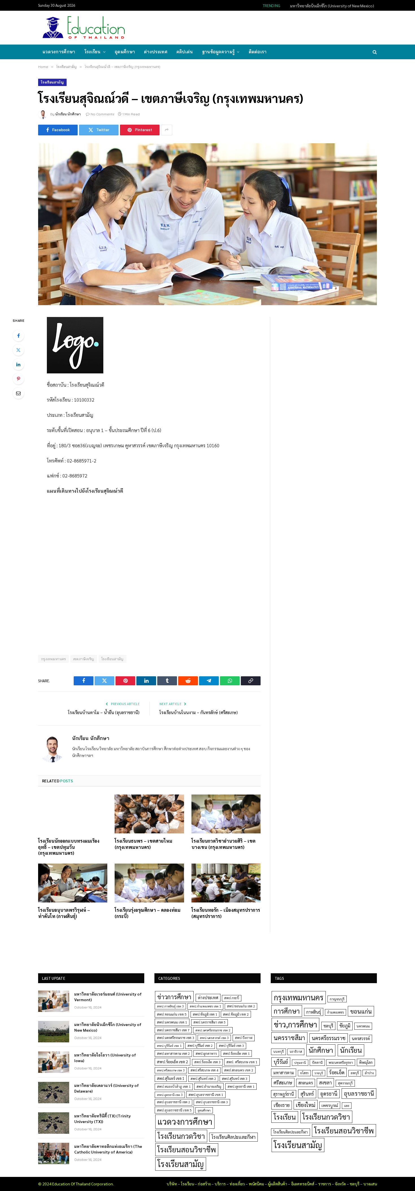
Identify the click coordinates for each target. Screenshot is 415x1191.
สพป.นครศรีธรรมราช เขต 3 (175, 1037)
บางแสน (370, 1183)
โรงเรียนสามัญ (52, 82)
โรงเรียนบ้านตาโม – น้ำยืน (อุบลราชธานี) (103, 712)
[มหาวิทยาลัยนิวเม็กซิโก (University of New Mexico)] (53, 1031)
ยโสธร (304, 1073)
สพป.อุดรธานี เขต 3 (170, 1095)
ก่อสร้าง (204, 1183)
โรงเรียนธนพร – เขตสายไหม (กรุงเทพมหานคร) (143, 844)
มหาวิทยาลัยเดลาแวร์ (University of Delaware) (106, 1088)
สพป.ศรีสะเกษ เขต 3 (171, 1070)
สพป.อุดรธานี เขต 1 (241, 1086)
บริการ (220, 1183)
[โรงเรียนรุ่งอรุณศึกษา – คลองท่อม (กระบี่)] (149, 883)
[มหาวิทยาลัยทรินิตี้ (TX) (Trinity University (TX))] (53, 1123)
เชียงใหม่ (305, 1104)
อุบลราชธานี (359, 1093)
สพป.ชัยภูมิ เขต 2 (236, 1014)
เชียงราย (282, 1105)
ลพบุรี (355, 1073)
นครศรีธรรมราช (329, 1038)
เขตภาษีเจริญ (83, 659)
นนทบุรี (278, 1051)
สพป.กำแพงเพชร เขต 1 (205, 1006)
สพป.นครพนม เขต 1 (172, 1022)
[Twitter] (18, 350)
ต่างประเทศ (155, 51)
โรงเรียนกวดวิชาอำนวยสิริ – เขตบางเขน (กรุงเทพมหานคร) (223, 844)
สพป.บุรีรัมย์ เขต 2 (200, 1045)
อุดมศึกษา (125, 51)
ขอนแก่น (361, 1011)
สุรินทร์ (307, 1094)
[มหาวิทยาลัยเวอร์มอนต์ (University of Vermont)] (53, 1001)
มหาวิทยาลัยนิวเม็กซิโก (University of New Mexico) (332, 5)
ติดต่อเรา (258, 51)
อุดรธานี (328, 1093)
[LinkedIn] (18, 364)
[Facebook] (18, 335)
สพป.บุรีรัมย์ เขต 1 (169, 1045)
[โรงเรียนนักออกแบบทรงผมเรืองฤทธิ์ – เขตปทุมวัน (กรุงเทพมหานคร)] (72, 813)
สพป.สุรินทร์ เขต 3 (234, 1078)
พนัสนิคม (256, 1183)
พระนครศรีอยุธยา (341, 1062)
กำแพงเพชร (335, 1012)
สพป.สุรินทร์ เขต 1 (170, 1078)
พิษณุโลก (366, 1062)
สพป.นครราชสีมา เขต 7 (173, 1030)
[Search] (374, 52)
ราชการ (324, 1183)
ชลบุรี (328, 1025)
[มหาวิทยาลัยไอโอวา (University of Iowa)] (53, 1062)
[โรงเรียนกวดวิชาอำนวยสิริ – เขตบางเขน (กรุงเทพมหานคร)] (226, 813)
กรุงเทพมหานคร (53, 659)
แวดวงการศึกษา (59, 51)
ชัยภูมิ (344, 1026)
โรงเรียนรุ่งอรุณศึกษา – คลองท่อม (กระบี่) (147, 913)
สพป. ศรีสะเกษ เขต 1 (241, 1062)
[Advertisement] (273, 27)
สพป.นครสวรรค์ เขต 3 (214, 1038)
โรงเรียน (92, 51)
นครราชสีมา (289, 1038)
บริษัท (172, 1183)
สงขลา (325, 1082)
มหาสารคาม (283, 1072)
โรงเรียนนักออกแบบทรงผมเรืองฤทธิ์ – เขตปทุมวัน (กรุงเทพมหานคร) (68, 847)
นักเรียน (351, 1049)
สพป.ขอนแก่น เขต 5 (172, 1014)
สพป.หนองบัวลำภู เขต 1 (174, 1086)
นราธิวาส (296, 1051)
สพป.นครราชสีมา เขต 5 (209, 1022)
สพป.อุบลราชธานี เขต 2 (173, 1102)
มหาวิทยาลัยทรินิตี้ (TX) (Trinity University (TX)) (102, 1118)
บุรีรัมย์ (281, 1061)
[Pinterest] (18, 378)
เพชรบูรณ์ (330, 1105)
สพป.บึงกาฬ (243, 1038)
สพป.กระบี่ (231, 998)
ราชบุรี (318, 1073)
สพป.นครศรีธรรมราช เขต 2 (212, 1030)
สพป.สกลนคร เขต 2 (238, 1070)
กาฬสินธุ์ (313, 1011)
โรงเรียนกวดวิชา (181, 1136)
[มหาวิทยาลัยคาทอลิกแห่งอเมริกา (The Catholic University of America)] (53, 1153)
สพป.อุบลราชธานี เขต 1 (206, 1094)
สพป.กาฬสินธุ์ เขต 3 (170, 1006)
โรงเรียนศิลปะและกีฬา (233, 1137)
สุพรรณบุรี (345, 1083)
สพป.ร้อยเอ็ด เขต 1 (236, 1053)
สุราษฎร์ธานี (283, 1094)
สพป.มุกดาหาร (206, 1053)
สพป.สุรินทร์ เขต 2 (203, 1078)
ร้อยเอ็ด (336, 1072)
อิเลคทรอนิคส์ (302, 1183)
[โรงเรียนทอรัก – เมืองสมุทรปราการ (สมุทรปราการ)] (226, 883)
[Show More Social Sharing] (166, 130)
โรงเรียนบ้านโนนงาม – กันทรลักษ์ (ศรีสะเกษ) (199, 712)
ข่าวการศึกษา (174, 996)
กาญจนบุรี (337, 999)
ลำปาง (369, 1073)
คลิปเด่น (184, 51)
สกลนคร (305, 1083)
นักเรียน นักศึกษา (68, 114)
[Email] (18, 393)
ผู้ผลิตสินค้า (277, 1183)
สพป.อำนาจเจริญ (208, 1086)
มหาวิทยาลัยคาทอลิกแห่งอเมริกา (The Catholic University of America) (108, 1149)
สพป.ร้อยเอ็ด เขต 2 (172, 1061)
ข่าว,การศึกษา (295, 1024)
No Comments (102, 114)
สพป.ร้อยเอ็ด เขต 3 (207, 1062)
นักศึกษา (321, 1049)
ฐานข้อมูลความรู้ (218, 51)
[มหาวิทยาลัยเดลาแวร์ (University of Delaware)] (53, 1092)
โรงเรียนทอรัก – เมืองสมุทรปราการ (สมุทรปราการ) (225, 913)
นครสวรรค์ (361, 1038)
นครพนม (363, 1026)
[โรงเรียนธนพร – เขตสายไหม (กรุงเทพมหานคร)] (149, 813)
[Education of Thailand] (84, 28)
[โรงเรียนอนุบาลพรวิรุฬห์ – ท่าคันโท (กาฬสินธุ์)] (72, 883)
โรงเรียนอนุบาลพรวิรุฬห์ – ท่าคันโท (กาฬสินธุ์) (64, 913)
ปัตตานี (317, 1062)
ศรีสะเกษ (283, 1082)
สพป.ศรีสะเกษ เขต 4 (204, 1070)
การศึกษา (287, 1011)
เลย (346, 1105)
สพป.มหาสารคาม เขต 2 (173, 1053)
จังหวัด (340, 1183)
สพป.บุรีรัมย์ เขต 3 (231, 1045)
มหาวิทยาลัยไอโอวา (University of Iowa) (105, 1057)
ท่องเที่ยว (237, 1183)
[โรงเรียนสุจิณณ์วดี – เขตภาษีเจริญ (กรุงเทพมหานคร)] (207, 224)
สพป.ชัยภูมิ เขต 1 (205, 1014)
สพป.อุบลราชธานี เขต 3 (212, 1102)
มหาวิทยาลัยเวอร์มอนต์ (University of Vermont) (108, 996)
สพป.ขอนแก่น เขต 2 (241, 1006)
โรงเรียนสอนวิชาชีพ (187, 1149)
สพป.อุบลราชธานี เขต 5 (174, 1110)
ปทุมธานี (300, 1062)
